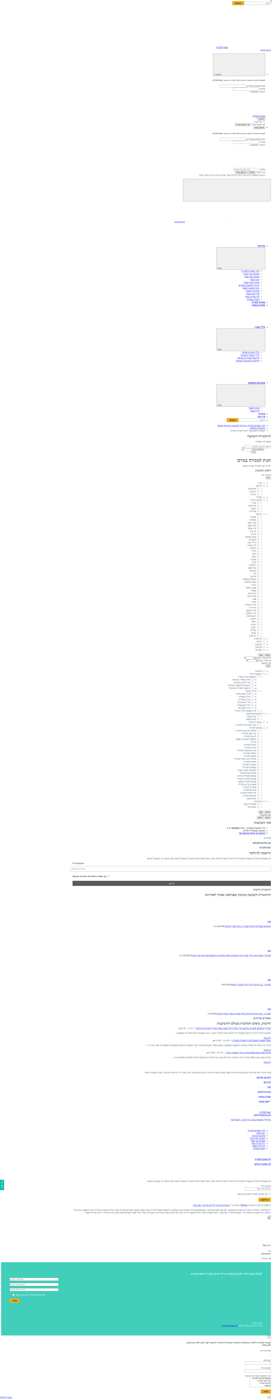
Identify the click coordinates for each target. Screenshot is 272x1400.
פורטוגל (258, 647)
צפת (254, 599)
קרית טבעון (251, 610)
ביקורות (262, 413)
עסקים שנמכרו (258, 305)
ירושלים (252, 565)
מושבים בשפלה (249, 579)
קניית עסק (255, 411)
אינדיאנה (252, 505)
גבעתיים (252, 539)
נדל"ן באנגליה (244, 696)
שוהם (253, 633)
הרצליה (253, 548)
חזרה (220, 268)
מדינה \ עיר (266, 475)
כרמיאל (253, 571)
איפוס (267, 655)
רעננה (253, 627)
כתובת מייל (78, 863)
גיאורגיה (252, 491)
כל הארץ (258, 638)
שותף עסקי (251, 798)
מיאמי (253, 508)
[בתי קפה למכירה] (260, 1381)
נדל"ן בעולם (251, 691)
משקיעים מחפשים (256, 382)
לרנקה (259, 641)
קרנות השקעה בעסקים (249, 285)
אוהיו (254, 503)
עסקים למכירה (258, 302)
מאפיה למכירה (250, 753)
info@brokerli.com (262, 1115)
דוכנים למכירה (250, 736)
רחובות (253, 619)
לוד (254, 573)
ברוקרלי (243, 1205)
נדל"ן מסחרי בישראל (241, 679)
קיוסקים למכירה (249, 796)
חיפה (254, 556)
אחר (260, 483)
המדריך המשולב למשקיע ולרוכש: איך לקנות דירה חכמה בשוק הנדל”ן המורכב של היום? (233, 1028)
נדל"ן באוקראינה (243, 694)
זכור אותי (258, 122)
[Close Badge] (269, 1218)
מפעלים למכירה (249, 767)
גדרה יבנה (252, 542)
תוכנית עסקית (253, 299)
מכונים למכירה (250, 756)
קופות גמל (252, 807)
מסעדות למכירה (249, 764)
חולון (254, 554)
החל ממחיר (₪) (264, 658)
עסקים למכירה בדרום (246, 776)
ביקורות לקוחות (264, 1092)
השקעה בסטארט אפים (246, 739)
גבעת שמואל (250, 537)
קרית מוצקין (251, 613)
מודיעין (253, 576)
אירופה (259, 486)
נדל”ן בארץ (260, 327)
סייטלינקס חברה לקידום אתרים (216, 1205)
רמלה (253, 621)
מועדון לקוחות (6, 1397)
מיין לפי (267, 449)
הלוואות (258, 671)
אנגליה (259, 497)
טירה (254, 562)
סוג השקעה (266, 663)
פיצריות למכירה (249, 787)
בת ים (253, 534)
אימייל (262, 142)
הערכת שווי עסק (252, 276)
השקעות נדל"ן (255, 674)
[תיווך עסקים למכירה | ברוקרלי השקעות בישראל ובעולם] (249, 25)
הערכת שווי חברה (251, 274)
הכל (268, 478)
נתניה (253, 585)
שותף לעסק (254, 408)
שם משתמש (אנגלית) (256, 86)
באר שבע (252, 525)
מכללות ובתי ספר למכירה (245, 759)
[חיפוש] (243, 447)
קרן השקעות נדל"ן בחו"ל (245, 711)
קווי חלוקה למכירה (248, 793)
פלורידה (252, 511)
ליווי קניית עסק (253, 293)
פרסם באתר (241, 172)
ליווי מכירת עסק (252, 296)
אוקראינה (252, 489)
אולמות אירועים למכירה (245, 730)
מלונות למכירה (250, 762)
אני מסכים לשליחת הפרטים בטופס (90, 876)
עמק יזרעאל (251, 588)
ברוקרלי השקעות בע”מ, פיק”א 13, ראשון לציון (251, 1119)
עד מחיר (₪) (265, 660)
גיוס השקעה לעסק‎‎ (251, 288)
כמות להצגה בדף (263, 452)
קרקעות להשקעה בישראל (248, 360)
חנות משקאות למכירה (246, 750)
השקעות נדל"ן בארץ (247, 677)
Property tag (265, 815)
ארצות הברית (256, 500)
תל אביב (252, 636)
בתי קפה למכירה (249, 733)
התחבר (261, 119)
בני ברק (253, 531)
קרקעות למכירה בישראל (248, 358)
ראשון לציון (251, 616)
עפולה (253, 590)
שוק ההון (258, 801)
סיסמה (262, 89)
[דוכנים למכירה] (260, 1383)
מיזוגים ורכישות (253, 291)
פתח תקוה (251, 596)
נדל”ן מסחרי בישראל (250, 355)
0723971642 (265, 1112)
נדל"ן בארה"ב (244, 699)
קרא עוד (267, 1038)
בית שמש (252, 528)
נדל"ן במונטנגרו (243, 705)
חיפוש (260, 818)
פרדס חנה (252, 593)
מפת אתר (197, 1205)
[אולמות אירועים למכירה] (260, 1378)
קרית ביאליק (250, 605)
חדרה (253, 551)
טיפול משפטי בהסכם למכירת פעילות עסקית (251, 1040)
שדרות (253, 630)
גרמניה (253, 494)
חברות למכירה (250, 745)
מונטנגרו (258, 644)
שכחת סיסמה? (259, 116)
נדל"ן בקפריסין (244, 708)
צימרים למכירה (249, 790)
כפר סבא (252, 568)
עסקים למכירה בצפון (247, 781)
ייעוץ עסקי (255, 279)
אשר (261, 655)
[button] (243, 113)
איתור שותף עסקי (252, 282)
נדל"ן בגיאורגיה (243, 702)
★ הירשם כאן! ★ (242, 125)
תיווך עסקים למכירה (250, 271)
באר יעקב (252, 522)
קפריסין (258, 650)
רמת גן (253, 624)
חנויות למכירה (250, 747)
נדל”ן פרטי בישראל (251, 352)
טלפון (263, 169)
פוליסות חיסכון (250, 804)
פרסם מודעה (265, 50)
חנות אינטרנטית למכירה (245, 725)
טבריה (253, 559)
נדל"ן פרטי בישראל (242, 682)
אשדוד (253, 517)
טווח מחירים (265, 1350)
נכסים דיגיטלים (255, 722)
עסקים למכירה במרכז (247, 779)
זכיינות (253, 742)
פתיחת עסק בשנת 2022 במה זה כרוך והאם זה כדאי (248, 1052)
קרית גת (252, 607)
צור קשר (261, 416)
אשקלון (253, 520)
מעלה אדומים (250, 582)
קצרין (253, 602)
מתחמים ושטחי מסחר (246, 770)
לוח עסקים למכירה (263, 1159)
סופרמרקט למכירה (248, 773)
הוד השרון (251, 545)
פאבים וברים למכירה (247, 784)
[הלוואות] (260, 1386)
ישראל (259, 514)
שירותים (261, 245)
